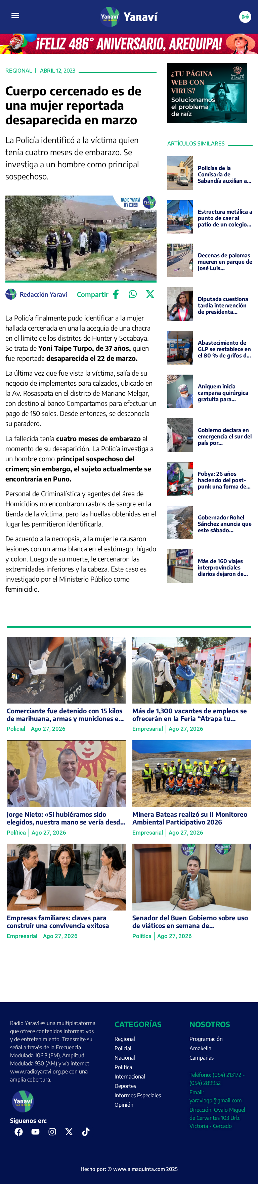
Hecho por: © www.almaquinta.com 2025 (129, 1169)
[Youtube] (35, 1132)
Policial (123, 1048)
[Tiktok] (85, 1132)
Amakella (200, 1048)
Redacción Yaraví (43, 294)
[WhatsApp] (132, 294)
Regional (18, 70)
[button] (15, 15)
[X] (150, 294)
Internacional (130, 1076)
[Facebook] (115, 294)
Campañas (201, 1057)
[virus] (207, 121)
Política (123, 1067)
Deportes (125, 1086)
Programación (206, 1038)
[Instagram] (52, 1132)
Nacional (125, 1057)
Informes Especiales (138, 1095)
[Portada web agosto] (129, 51)
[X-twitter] (68, 1132)
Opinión (124, 1104)
